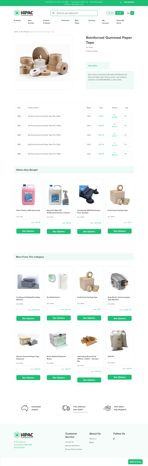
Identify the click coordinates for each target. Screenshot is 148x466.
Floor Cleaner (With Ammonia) (28, 210)
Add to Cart (135, 461)
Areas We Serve (120, 21)
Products (17, 20)
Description (92, 65)
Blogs (91, 442)
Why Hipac (77, 21)
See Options (28, 231)
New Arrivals (31, 21)
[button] (92, 51)
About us (92, 438)
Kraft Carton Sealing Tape (118, 210)
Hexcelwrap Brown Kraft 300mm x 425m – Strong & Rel (87, 358)
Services (91, 20)
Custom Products (46, 21)
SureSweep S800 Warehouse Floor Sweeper (88, 211)
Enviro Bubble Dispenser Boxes (56, 357)
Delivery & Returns (72, 445)
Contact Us (69, 442)
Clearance (65, 20)
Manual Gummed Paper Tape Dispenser (27, 357)
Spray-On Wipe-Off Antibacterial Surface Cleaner (58, 211)
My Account (105, 21)
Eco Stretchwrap (53, 297)
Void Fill (111, 356)
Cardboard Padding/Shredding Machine (28, 298)
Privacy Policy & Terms (73, 449)
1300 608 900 (129, 2)
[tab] (98, 65)
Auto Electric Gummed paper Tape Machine (119, 298)
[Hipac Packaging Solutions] (23, 13)
